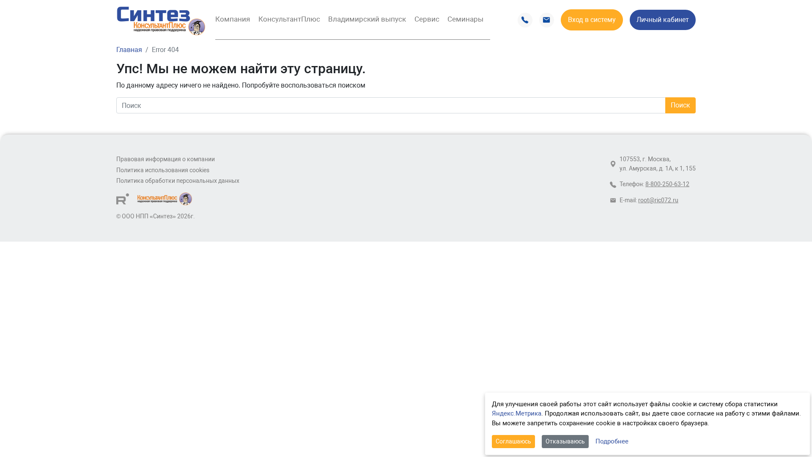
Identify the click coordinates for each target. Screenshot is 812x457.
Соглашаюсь (513, 441)
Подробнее (611, 441)
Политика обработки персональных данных (177, 180)
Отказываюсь (565, 441)
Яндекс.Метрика (516, 413)
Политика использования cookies (162, 170)
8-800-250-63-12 (667, 184)
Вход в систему (592, 20)
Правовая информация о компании (165, 159)
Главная (129, 50)
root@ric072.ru (658, 200)
